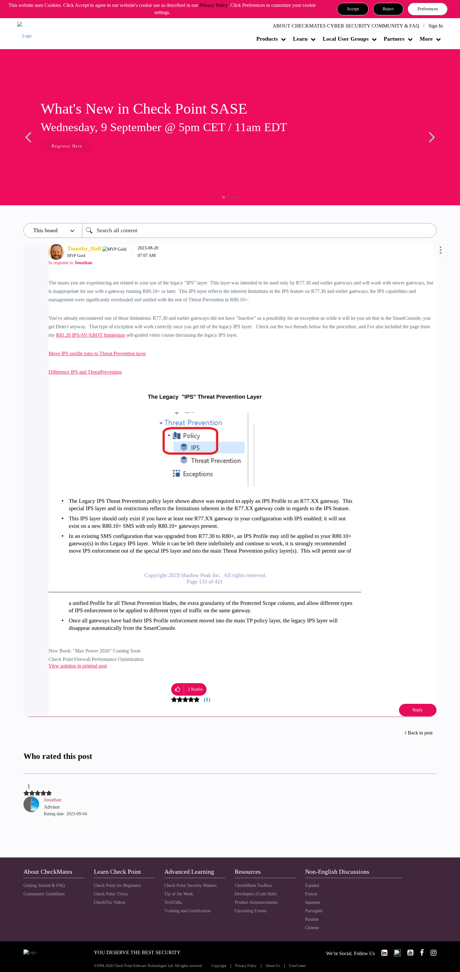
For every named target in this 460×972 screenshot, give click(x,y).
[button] (353, 9)
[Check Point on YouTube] (407, 953)
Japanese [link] (312, 902)
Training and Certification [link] (187, 910)
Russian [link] (312, 919)
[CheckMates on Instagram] (431, 953)
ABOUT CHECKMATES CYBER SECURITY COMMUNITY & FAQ (346, 25)
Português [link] (314, 910)
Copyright (218, 966)
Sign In (435, 25)
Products (267, 39)
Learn (300, 39)
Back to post (420, 732)
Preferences (427, 9)
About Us (272, 966)
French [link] (311, 894)
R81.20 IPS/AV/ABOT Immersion (90, 335)
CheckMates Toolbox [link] (253, 885)
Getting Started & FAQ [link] (44, 885)
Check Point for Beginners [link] (117, 885)
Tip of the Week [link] (178, 894)
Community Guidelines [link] (43, 894)
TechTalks (173, 902)
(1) (207, 699)
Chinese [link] (312, 927)
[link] (381, 953)
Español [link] (312, 885)
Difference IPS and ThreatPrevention (85, 372)
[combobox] (259, 230)
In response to (70, 262)
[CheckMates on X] (395, 953)
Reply (417, 710)
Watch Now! (65, 146)
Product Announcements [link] (256, 902)
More (426, 39)
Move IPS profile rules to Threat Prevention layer (97, 353)
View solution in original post (78, 665)
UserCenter (297, 966)
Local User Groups (346, 39)
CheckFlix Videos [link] (109, 902)
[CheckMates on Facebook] (419, 953)
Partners (394, 39)
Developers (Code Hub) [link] (256, 894)
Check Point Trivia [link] (111, 894)
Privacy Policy (213, 5)
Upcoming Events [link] (250, 910)
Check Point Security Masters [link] (190, 885)
